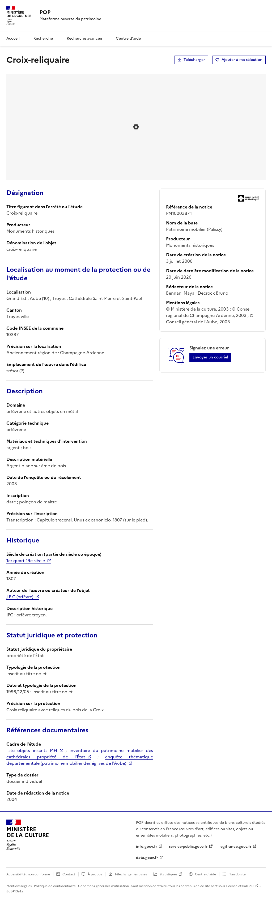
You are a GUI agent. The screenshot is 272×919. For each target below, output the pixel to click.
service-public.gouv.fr (188, 846)
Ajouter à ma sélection (242, 59)
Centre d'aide (128, 38)
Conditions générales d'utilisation (103, 886)
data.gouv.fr (147, 857)
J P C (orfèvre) (19, 597)
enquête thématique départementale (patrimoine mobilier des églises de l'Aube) (79, 760)
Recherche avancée (84, 38)
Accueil (13, 38)
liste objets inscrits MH (31, 750)
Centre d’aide (205, 874)
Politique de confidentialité (55, 886)
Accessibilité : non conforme (28, 874)
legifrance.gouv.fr (235, 846)
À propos (95, 874)
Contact (68, 874)
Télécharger (194, 59)
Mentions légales (19, 886)
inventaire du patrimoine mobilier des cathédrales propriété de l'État (79, 753)
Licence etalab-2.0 (239, 886)
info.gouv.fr (146, 846)
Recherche (43, 38)
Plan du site (237, 874)
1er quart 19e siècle (25, 560)
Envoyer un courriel (210, 357)
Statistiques (168, 874)
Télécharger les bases (130, 874)
